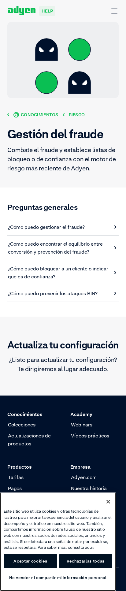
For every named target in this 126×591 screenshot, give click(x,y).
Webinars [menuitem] (81, 425)
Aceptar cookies (30, 561)
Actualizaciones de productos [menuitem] (29, 440)
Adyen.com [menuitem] (84, 477)
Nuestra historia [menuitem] (89, 488)
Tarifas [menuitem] (16, 477)
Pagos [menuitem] (15, 488)
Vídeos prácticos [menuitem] (90, 436)
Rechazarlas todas (86, 561)
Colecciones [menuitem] (21, 425)
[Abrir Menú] (114, 11)
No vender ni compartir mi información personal (57, 577)
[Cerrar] (108, 501)
